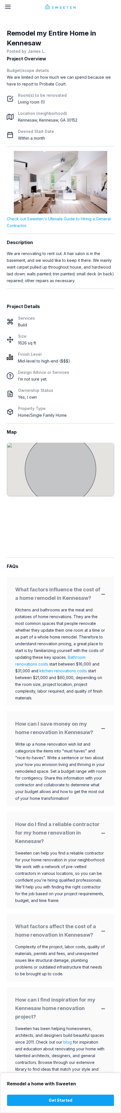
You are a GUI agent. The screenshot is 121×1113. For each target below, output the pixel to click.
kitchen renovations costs (63, 670)
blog (67, 1042)
